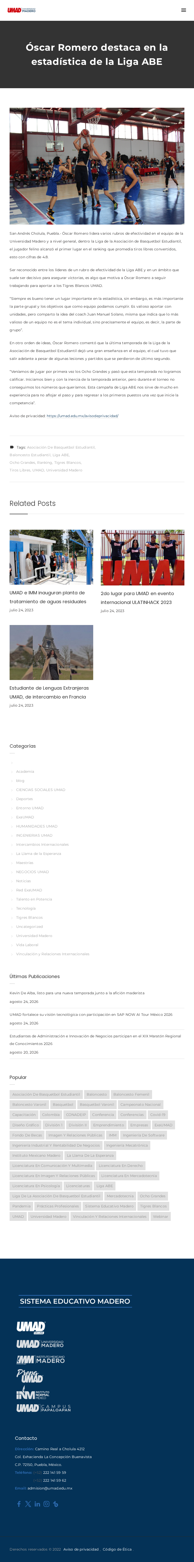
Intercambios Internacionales (42, 844)
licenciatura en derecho (121, 1165)
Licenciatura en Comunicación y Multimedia (52, 1165)
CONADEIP (76, 1114)
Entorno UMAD (30, 808)
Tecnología (26, 908)
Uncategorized (29, 926)
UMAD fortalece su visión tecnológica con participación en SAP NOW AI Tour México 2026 (91, 1014)
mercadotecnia (120, 1196)
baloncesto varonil (29, 1104)
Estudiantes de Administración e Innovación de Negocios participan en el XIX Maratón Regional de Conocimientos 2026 (95, 1040)
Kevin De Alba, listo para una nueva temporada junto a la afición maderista (77, 993)
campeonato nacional (140, 1104)
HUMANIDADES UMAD (37, 826)
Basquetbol (63, 1104)
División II (78, 1125)
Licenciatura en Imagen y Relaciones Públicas (53, 1175)
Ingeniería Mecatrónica (127, 1145)
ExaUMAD (25, 817)
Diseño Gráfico (25, 1125)
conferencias (132, 1114)
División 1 (53, 1125)
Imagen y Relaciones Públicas (75, 1135)
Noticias (23, 881)
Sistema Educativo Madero (109, 1206)
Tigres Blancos (67, 462)
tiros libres (20, 470)
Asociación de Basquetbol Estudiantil (61, 447)
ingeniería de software (143, 1135)
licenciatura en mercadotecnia (129, 1175)
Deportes (24, 799)
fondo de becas (27, 1135)
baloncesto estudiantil (30, 455)
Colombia (51, 1114)
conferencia (103, 1114)
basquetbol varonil (97, 1104)
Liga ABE (61, 455)
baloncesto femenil (131, 1094)
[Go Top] (185, 1551)
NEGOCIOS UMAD (32, 872)
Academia (25, 771)
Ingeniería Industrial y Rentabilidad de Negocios (56, 1145)
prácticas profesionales (58, 1206)
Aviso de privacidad (81, 1549)
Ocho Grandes (22, 462)
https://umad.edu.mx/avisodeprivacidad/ (82, 416)
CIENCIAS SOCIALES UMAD (40, 789)
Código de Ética (117, 1549)
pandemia (21, 1206)
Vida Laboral (27, 945)
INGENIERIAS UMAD (34, 835)
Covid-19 (157, 1114)
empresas (139, 1125)
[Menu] (183, 10)
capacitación (24, 1114)
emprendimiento (108, 1125)
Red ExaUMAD (29, 890)
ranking (44, 462)
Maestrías (24, 862)
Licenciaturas (78, 1186)
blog (20, 780)
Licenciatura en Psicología (36, 1186)
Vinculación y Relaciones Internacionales (52, 954)
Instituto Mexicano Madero (36, 1155)
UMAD (38, 470)
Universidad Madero (64, 470)
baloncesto (97, 1094)
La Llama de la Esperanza (38, 853)
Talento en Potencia (34, 899)
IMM (112, 1135)
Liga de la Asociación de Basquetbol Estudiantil (56, 1196)
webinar (160, 1216)
